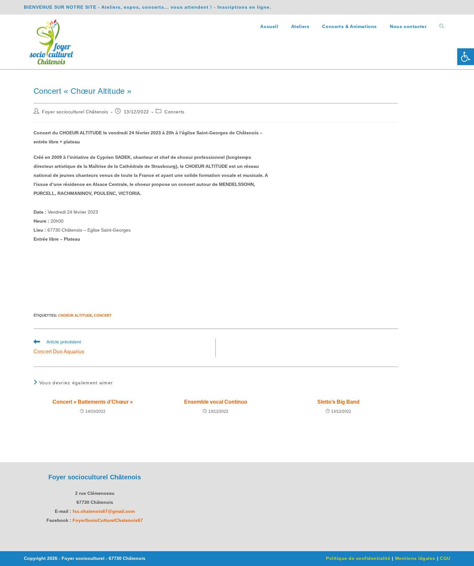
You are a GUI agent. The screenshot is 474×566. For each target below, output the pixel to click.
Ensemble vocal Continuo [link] (215, 402)
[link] (465, 56)
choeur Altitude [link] (75, 315)
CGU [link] (445, 558)
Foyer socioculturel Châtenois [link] (75, 111)
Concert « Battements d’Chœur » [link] (93, 402)
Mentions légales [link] (415, 558)
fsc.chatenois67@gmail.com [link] (104, 511)
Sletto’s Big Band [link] (338, 402)
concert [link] (103, 315)
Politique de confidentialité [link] (358, 558)
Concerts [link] (174, 111)
